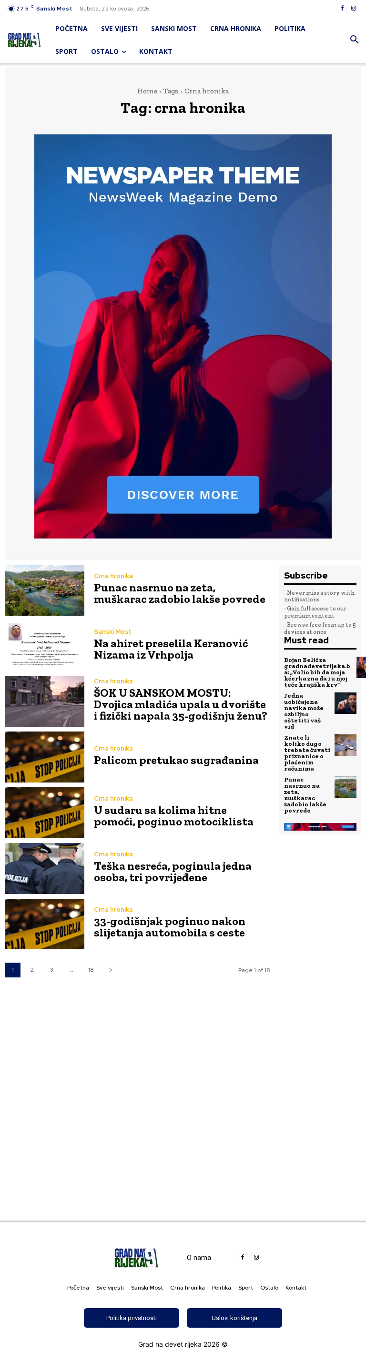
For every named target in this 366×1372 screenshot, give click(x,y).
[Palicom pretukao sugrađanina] (44, 757)
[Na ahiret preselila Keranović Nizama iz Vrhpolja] (44, 645)
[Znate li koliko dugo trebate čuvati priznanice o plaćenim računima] (345, 745)
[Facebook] (342, 8)
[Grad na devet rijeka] (24, 40)
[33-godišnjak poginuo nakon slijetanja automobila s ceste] (44, 924)
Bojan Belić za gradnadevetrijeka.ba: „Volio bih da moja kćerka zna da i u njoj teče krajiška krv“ (317, 672)
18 (90, 970)
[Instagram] (353, 8)
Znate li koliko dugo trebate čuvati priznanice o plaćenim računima (307, 753)
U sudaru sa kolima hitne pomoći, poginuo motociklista (174, 815)
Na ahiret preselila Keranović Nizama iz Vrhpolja (171, 648)
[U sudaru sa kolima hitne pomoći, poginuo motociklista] (44, 812)
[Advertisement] (183, 1108)
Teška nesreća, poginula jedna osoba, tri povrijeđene (173, 871)
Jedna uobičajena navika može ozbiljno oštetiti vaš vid (304, 711)
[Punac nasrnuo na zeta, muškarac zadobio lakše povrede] (44, 590)
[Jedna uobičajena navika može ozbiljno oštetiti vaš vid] (345, 703)
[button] (354, 40)
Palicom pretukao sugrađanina (176, 760)
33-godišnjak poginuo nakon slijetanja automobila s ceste (169, 926)
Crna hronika (113, 576)
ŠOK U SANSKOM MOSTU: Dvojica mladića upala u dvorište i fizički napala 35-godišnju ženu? (180, 704)
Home (147, 91)
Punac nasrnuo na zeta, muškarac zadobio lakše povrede (179, 593)
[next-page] (110, 970)
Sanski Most (113, 632)
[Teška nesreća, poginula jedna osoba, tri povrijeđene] (44, 868)
